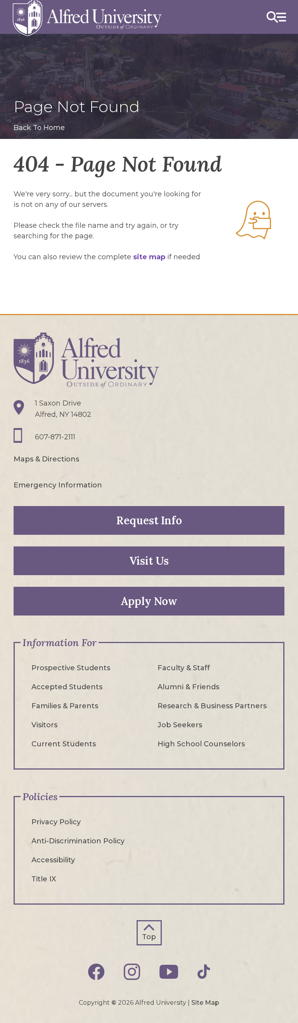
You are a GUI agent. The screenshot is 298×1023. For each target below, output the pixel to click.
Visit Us (149, 561)
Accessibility (53, 860)
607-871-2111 (55, 437)
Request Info (149, 520)
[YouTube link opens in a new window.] (168, 971)
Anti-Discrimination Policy (78, 841)
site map (149, 257)
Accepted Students (66, 687)
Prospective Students (70, 668)
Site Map (205, 1002)
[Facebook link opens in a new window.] (96, 972)
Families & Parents (64, 706)
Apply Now (149, 601)
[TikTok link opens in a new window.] (203, 971)
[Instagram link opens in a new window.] (131, 972)
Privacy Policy (56, 822)
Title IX (43, 879)
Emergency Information (58, 485)
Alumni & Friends (188, 687)
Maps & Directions (46, 459)
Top (149, 937)
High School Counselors (201, 744)
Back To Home (39, 127)
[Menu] (276, 16)
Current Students (63, 744)
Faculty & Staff (184, 668)
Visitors (44, 725)
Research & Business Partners (212, 706)
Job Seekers (180, 725)
